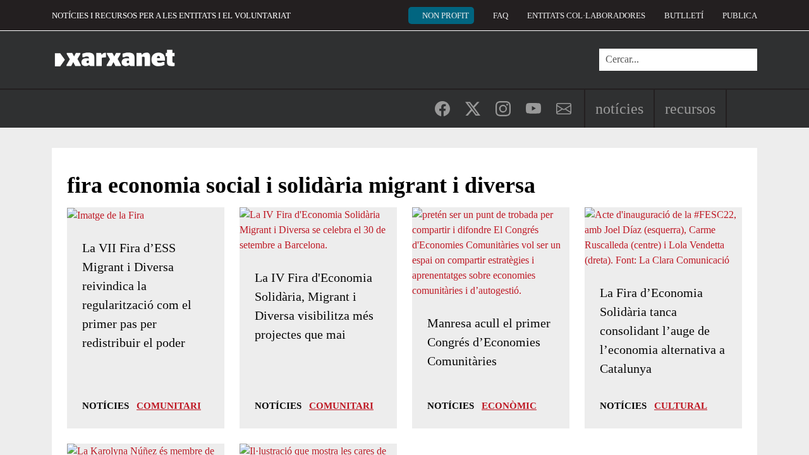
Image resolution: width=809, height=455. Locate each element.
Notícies (619, 108)
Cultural (680, 406)
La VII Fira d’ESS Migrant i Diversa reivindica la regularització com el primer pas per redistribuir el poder (137, 295)
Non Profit (445, 15)
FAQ (500, 15)
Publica (739, 15)
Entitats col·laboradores (586, 15)
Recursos (690, 108)
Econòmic (509, 406)
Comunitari (169, 406)
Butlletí (683, 15)
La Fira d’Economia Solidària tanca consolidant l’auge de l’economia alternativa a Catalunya (662, 330)
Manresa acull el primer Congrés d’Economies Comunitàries (488, 342)
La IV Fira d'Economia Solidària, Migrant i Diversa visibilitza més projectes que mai (314, 305)
